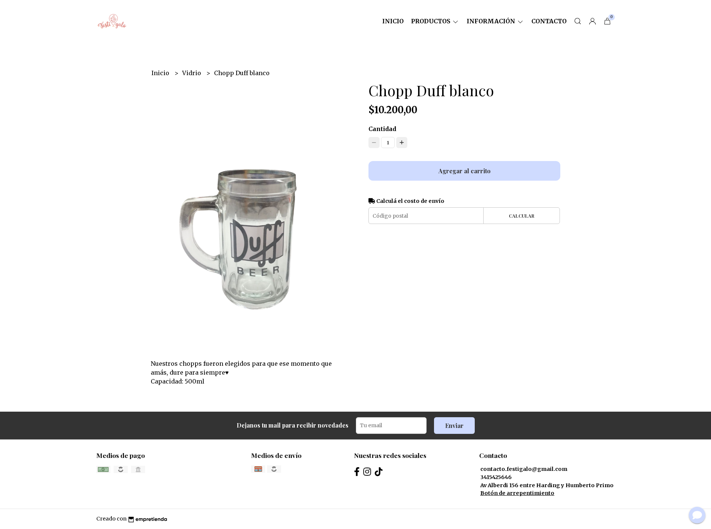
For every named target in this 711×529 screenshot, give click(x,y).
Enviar (454, 425)
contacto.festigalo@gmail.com (523, 469)
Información (492, 21)
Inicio (393, 21)
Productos (431, 21)
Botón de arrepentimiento (517, 493)
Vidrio (192, 73)
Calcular (521, 215)
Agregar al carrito (464, 171)
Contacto (549, 21)
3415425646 (496, 477)
